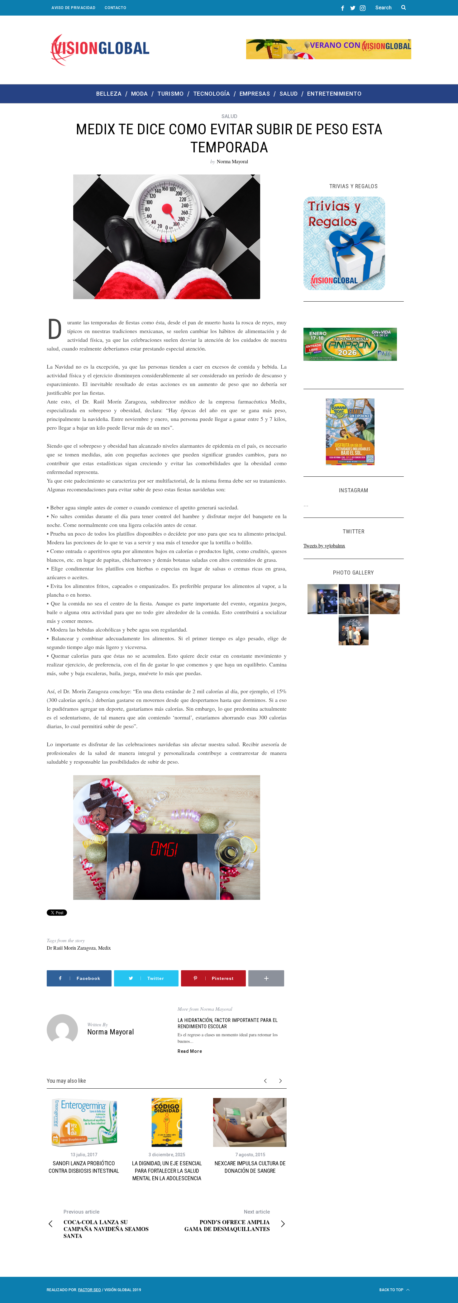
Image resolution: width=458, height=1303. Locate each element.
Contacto (115, 8)
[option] (84, 1136)
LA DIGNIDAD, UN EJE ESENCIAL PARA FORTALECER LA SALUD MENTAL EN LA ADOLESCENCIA (167, 1171)
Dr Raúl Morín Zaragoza (71, 947)
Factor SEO (89, 1290)
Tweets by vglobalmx (324, 545)
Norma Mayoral (232, 161)
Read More (190, 1051)
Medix (104, 947)
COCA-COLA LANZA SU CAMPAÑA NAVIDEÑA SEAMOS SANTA (106, 1224)
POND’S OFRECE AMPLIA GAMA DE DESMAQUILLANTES (227, 1220)
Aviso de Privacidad (73, 8)
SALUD (229, 116)
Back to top (391, 1290)
